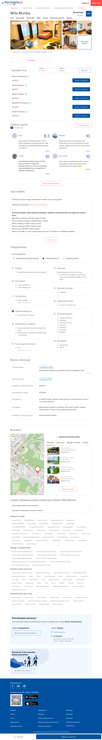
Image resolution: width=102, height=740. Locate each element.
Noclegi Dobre (66, 530)
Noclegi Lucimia (85, 534)
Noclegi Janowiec (42, 520)
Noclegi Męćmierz (29, 520)
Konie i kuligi (15, 579)
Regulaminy (70, 726)
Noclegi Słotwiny (36, 534)
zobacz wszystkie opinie (51, 183)
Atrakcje (31, 576)
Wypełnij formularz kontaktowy (25, 633)
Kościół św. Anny (66, 467)
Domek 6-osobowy (44, 604)
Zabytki (39, 583)
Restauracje (80, 583)
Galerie (38, 576)
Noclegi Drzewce (56, 540)
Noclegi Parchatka (54, 530)
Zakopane (66, 732)
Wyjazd (62, 68)
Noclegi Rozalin (28, 540)
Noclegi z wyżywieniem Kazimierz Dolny (71, 551)
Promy (24, 579)
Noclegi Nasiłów (43, 523)
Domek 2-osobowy (78, 601)
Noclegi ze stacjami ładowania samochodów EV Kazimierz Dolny (29, 562)
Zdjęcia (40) (20, 18)
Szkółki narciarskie (67, 579)
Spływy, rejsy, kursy (54, 579)
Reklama (41, 714)
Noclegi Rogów (16, 530)
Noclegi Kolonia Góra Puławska (20, 534)
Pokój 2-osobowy (29, 597)
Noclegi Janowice (28, 530)
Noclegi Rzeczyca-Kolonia (19, 527)
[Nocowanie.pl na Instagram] (24, 686)
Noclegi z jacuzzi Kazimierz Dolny (42, 565)
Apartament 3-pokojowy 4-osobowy (60, 601)
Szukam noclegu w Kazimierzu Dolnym (22, 573)
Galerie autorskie (16, 586)
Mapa (38, 18)
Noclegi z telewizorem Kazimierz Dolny (22, 551)
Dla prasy (69, 714)
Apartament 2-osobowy (20, 103)
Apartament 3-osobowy (18, 601)
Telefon (32, 60)
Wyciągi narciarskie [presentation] (73, 442)
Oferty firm (71, 583)
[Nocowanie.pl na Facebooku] (12, 686)
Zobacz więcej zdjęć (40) (84, 42)
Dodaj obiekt (96, 3)
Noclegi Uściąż (71, 520)
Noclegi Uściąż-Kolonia (18, 523)
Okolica (69, 18)
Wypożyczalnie (30, 583)
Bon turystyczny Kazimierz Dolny (20, 565)
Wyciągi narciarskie (17, 583)
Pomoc (12, 714)
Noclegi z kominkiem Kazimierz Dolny (70, 555)
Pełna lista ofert (29, 586)
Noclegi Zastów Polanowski (36, 527)
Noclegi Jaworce (41, 530)
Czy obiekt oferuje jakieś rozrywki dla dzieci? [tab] (27, 510)
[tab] (50, 442)
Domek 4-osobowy (18, 111)
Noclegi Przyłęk (75, 537)
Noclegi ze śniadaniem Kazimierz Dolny (60, 562)
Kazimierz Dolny (30, 52)
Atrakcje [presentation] (85, 442)
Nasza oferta (14, 722)
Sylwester (48, 732)
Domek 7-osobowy (58, 604)
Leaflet (26, 494)
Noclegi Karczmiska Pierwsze (31, 537)
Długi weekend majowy (39, 732)
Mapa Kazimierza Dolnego (43, 573)
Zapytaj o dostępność (81, 80)
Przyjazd (41, 68)
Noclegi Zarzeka (16, 540)
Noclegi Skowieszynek (57, 520)
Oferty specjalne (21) (57, 18)
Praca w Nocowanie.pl (46, 718)
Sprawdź (85, 70)
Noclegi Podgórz (70, 523)
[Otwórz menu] (3, 3)
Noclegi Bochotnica (57, 523)
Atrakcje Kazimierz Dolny (18, 576)
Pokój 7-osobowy (67, 597)
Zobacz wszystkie (68, 489)
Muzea (60, 576)
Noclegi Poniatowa (70, 540)
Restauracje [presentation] (60, 442)
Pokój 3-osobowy (18, 85)
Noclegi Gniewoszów (17, 544)
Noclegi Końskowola (48, 537)
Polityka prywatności (73, 722)
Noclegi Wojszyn (16, 520)
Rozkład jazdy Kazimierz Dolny (61, 586)
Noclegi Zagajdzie (68, 527)
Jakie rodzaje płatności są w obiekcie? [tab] (25, 505)
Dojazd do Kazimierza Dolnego (61, 573)
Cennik (45, 18)
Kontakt (13, 710)
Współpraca (42, 710)
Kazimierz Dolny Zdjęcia (42, 586)
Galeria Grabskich (67, 448)
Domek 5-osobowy (30, 604)
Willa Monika (20, 13)
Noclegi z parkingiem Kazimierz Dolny (46, 551)
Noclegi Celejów (61, 534)
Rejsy (43, 579)
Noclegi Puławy (16, 537)
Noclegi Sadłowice (79, 530)
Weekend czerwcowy (57, 732)
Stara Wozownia (66, 476)
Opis (12, 18)
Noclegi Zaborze (73, 534)
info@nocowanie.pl (59, 632)
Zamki (46, 583)
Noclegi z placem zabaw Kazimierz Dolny (23, 555)
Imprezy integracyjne (49, 576)
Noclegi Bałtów (82, 540)
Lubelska (15, 52)
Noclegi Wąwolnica (62, 537)
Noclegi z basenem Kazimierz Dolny (46, 555)
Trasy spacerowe (80, 579)
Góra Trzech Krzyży (67, 457)
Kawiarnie (62, 583)
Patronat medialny (44, 726)
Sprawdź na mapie (41, 52)
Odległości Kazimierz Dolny (19, 590)
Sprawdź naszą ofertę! (22, 670)
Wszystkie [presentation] (50, 442)
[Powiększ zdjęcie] (70, 28)
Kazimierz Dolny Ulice (78, 586)
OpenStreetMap (34, 494)
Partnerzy (69, 718)
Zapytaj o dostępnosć (68, 737)
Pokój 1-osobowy (16, 597)
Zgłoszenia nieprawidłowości (48, 722)
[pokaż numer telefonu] (38, 205)
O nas (12, 718)
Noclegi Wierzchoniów (54, 527)
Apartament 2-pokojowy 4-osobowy (37, 601)
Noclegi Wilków (49, 534)
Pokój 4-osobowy (18, 94)
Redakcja (69, 710)
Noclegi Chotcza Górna (42, 540)
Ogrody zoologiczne (71, 576)
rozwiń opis (51, 240)
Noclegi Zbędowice (81, 527)
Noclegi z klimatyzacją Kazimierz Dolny (22, 558)
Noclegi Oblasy (32, 523)
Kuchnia (53, 583)
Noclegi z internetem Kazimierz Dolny (46, 558)
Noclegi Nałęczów (32, 544)
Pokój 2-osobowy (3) (19, 76)
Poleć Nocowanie (16, 726)
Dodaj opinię (84, 125)
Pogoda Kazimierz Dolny (79, 573)
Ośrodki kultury (84, 576)
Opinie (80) (30, 18)
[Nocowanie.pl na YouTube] (18, 686)
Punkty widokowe (34, 579)
